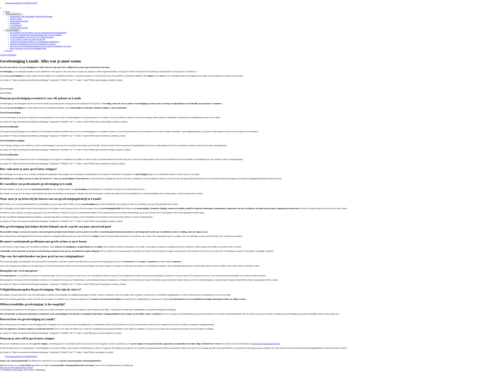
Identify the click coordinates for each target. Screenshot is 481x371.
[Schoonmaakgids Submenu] (21, 30)
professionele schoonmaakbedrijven (266, 344)
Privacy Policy (27, 367)
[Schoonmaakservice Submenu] (23, 14)
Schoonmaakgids (12, 30)
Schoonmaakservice (13, 14)
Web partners (16, 367)
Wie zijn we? (5, 367)
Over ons (8, 51)
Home (7, 12)
